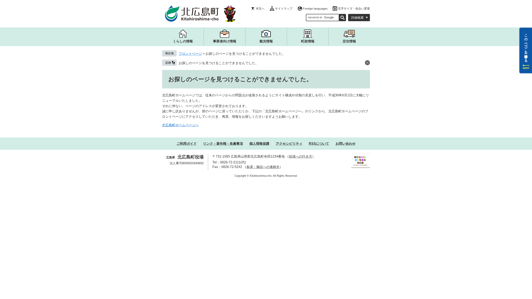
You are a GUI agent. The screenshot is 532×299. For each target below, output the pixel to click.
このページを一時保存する (526, 46)
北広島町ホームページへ (180, 125)
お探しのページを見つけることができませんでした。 (219, 63)
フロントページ (190, 53)
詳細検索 (357, 17)
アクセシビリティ (289, 143)
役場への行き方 (300, 156)
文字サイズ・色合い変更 (354, 8)
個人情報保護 (259, 143)
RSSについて (319, 143)
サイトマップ (283, 8)
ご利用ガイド (187, 143)
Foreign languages (315, 8)
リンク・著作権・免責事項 (223, 143)
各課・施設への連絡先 (263, 167)
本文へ (260, 8)
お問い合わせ (346, 143)
